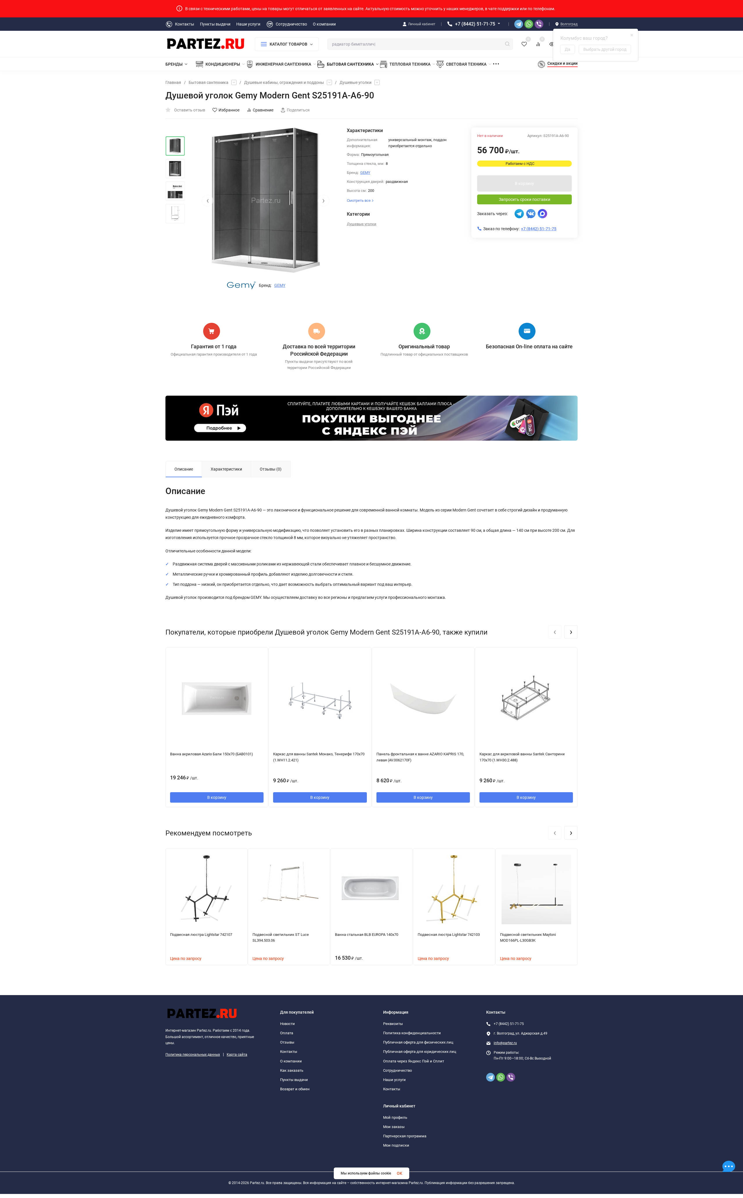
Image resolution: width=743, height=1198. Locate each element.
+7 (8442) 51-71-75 (475, 24)
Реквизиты (393, 1024)
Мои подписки (396, 1145)
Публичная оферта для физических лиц (418, 1042)
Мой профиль (395, 1117)
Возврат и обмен (295, 1089)
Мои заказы (394, 1127)
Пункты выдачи (294, 1080)
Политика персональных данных (192, 1055)
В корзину (524, 183)
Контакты (288, 1051)
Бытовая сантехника (208, 82)
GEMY (279, 285)
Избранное (229, 110)
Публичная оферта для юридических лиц (419, 1051)
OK (399, 1173)
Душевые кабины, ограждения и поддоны (284, 82)
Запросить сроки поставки (524, 199)
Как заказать (291, 1070)
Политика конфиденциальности (412, 1033)
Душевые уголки (356, 82)
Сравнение (263, 110)
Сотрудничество (397, 1070)
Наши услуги (394, 1080)
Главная (173, 82)
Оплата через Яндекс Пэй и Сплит (413, 1061)
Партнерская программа (404, 1136)
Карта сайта (237, 1055)
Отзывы (287, 1042)
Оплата (286, 1033)
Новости (287, 1024)
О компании (291, 1061)
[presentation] (207, 200)
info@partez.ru (505, 1043)
